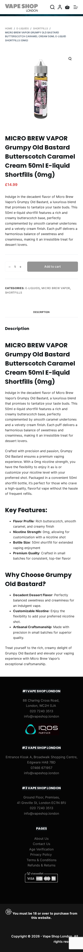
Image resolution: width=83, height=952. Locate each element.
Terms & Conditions (41, 860)
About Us (41, 838)
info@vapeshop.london (41, 716)
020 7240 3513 (41, 711)
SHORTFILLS (13, 292)
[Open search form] (52, 7)
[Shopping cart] (67, 7)
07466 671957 (41, 768)
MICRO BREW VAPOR (56, 288)
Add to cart (52, 266)
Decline (51, 947)
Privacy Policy (41, 854)
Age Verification (41, 849)
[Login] (60, 7)
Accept (31, 947)
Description (41, 312)
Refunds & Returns (41, 865)
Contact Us (41, 844)
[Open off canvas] (76, 7)
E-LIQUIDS (32, 288)
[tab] (41, 312)
